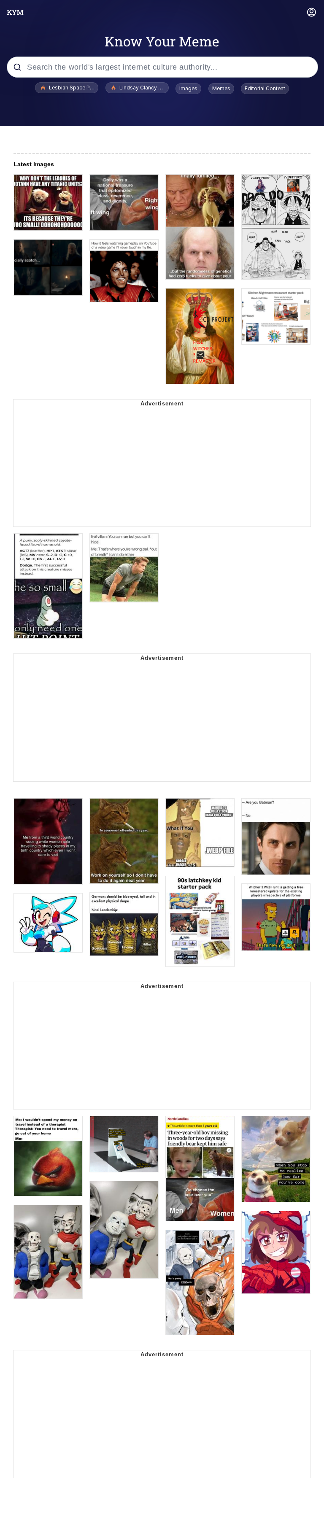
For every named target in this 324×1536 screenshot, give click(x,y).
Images (188, 88)
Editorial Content (265, 88)
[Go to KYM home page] (15, 12)
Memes (221, 88)
